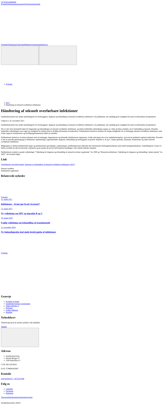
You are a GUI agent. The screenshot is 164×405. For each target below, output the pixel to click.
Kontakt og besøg (12, 302)
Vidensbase (12, 45)
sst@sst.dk (5, 379)
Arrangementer (37, 45)
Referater (9, 308)
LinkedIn (9, 389)
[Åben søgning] (20, 55)
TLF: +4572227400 (16, 379)
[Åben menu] (58, 55)
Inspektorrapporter (17, 4)
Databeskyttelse (27, 397)
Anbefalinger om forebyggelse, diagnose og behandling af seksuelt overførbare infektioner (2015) (38, 164)
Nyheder (4, 45)
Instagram (9, 393)
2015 (8, 103)
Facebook (9, 391)
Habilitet (9, 312)
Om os (45, 45)
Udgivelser (20, 45)
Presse (3, 4)
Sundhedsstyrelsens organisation (18, 304)
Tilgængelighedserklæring (11, 397)
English (37, 4)
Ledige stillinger (12, 310)
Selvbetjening (29, 4)
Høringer (27, 45)
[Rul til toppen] (20, 337)
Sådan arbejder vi (12, 306)
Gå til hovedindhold (8, 2)
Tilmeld (4, 327)
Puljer (8, 4)
